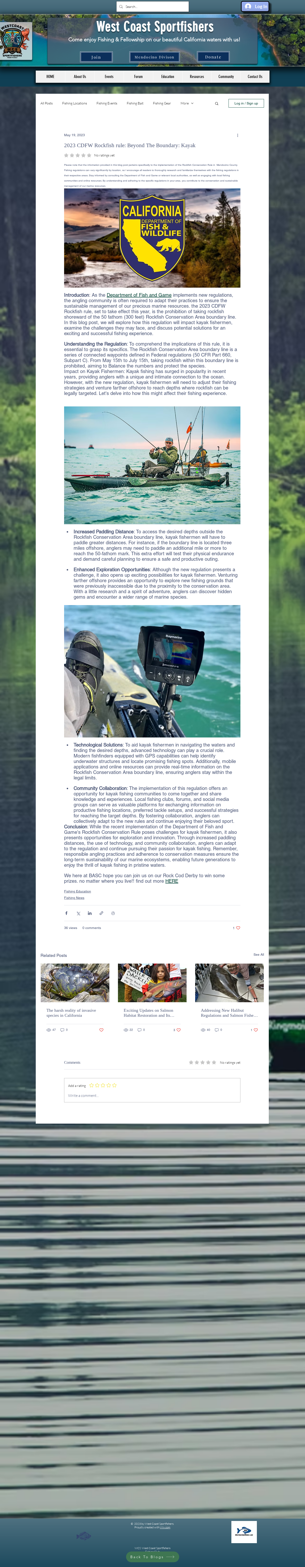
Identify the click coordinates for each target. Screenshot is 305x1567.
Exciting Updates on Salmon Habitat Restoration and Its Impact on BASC (148, 1013)
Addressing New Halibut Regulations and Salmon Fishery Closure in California (229, 1013)
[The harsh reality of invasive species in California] (75, 983)
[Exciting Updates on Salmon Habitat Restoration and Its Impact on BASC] (152, 983)
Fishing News (74, 898)
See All (259, 954)
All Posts (47, 103)
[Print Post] (113, 913)
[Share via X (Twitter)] (78, 913)
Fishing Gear (162, 103)
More (185, 103)
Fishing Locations (74, 103)
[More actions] (237, 135)
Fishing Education (77, 891)
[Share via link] (101, 913)
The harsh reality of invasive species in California (71, 1013)
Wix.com (165, 1527)
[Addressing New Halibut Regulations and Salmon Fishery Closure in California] (229, 983)
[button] (109, 77)
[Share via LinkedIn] (89, 913)
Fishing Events (107, 103)
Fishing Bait (135, 103)
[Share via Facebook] (66, 913)
